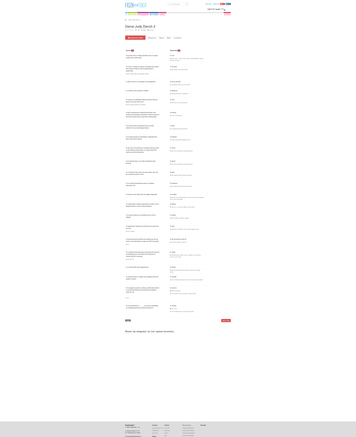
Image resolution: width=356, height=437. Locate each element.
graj (169, 38)
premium (227, 14)
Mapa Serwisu (186, 425)
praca (166, 433)
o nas (166, 428)
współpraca (155, 430)
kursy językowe (143, 14)
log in (222, 4)
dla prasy (155, 433)
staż (165, 435)
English (128, 320)
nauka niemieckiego (188, 430)
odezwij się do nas (157, 428)
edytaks (151, 30)
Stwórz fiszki (226, 320)
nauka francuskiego (188, 435)
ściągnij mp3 (152, 38)
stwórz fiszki (132, 14)
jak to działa (154, 14)
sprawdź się (178, 38)
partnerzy (167, 430)
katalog (162, 14)
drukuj (162, 38)
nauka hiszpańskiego (188, 433)
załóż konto (208, 4)
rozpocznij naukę (136, 37)
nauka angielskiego (188, 428)
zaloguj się (216, 4)
